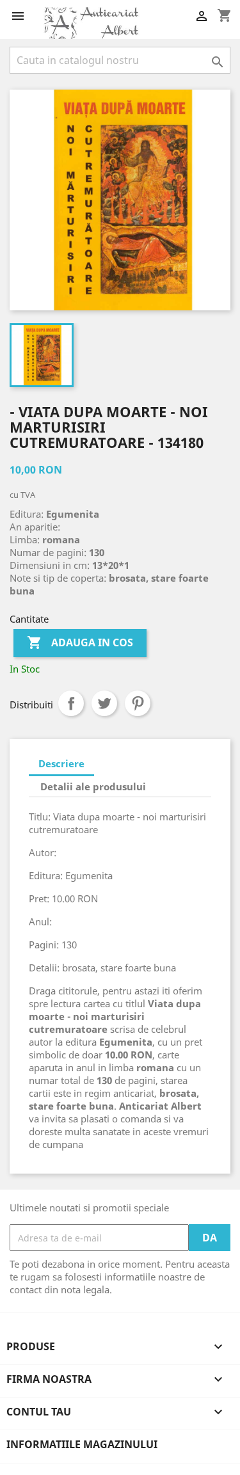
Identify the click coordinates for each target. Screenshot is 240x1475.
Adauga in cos (80, 642)
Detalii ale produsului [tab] (93, 786)
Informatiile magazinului (81, 1444)
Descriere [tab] (61, 763)
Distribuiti (71, 703)
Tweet (104, 703)
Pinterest (137, 703)
